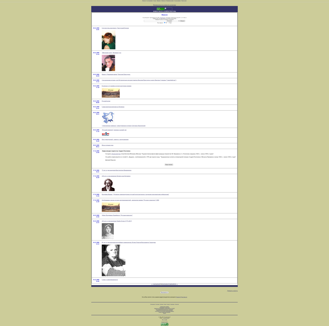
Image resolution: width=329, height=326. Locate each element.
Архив (165, 304)
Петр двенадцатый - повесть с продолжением (115, 139)
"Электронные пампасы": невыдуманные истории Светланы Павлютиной (123, 125)
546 (166, 284)
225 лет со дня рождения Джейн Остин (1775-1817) (117, 221)
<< (152, 284)
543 (159, 284)
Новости (164, 0)
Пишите (159, 0)
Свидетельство (162, 17)
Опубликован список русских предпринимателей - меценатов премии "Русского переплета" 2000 (130, 200)
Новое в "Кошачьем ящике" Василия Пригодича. (116, 74)
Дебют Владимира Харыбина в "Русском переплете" (117, 215)
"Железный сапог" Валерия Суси (111, 52)
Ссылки (168, 304)
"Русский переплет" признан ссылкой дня (114, 130)
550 (175, 284)
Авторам (161, 304)
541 (154, 284)
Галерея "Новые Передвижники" (164, 312)
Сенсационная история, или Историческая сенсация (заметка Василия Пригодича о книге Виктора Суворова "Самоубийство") (139, 80)
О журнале (157, 304)
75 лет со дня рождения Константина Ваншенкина (116, 170)
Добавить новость (232, 291)
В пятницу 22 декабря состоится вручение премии (116, 86)
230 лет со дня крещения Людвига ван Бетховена (116, 176)
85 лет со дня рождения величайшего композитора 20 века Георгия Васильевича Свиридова (129, 242)
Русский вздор (106, 101)
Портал (144, 0)
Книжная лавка (170, 0)
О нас (154, 0)
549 (173, 284)
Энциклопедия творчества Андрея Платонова (164, 310)
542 (156, 284)
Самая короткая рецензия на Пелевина (113, 106)
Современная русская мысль (164, 307)
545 (163, 284)
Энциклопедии (116, 154)
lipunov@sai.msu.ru (181, 297)
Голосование (177, 0)
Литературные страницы (164, 306)
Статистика (172, 304)
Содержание (150, 0)
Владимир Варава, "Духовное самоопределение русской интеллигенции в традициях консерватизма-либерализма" (135, 194)
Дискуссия (183, 0)
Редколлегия (152, 304)
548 (170, 284)
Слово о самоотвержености (110, 279)
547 (168, 284)
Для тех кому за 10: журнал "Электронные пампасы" (164, 311)
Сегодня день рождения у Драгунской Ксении (115, 28)
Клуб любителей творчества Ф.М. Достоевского (164, 309)
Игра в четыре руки (107, 145)
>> (177, 284)
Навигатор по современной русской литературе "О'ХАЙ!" (164, 308)
